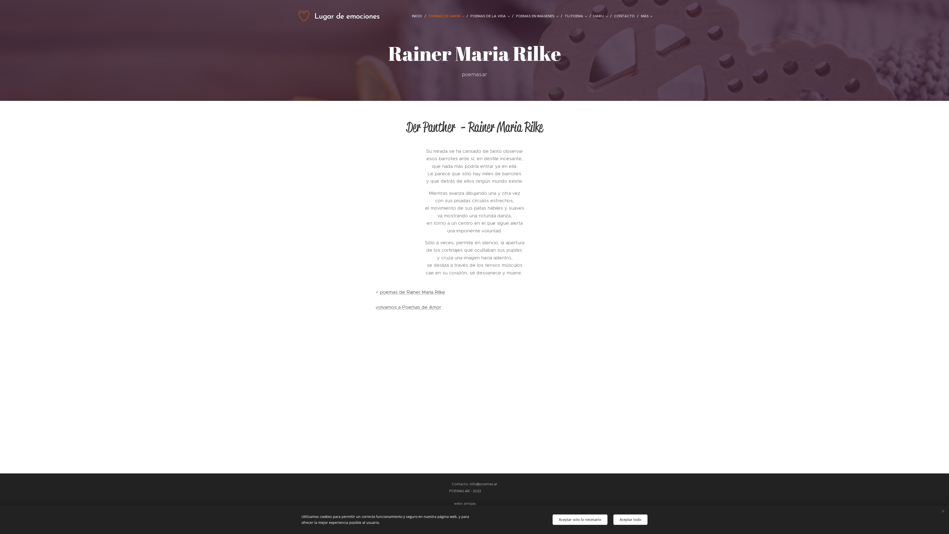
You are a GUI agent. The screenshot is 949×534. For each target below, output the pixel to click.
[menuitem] (418, 16)
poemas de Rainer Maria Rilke (412, 292)
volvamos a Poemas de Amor (408, 307)
